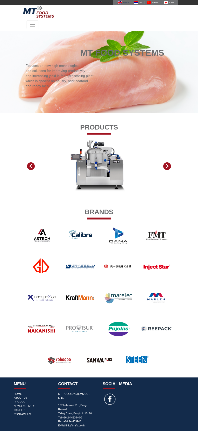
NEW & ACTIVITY (24, 405)
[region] (99, 72)
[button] (31, 166)
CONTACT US (22, 414)
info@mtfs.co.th (75, 425)
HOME (18, 393)
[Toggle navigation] (32, 25)
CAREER (19, 410)
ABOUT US (20, 397)
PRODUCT (20, 401)
